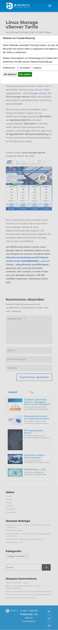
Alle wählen (25, 74)
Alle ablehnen (10, 74)
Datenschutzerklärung (41, 61)
